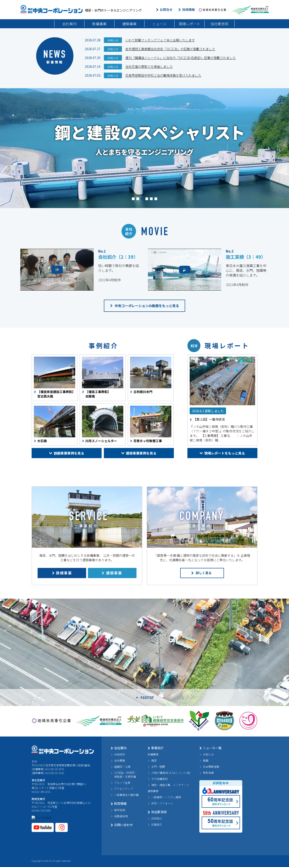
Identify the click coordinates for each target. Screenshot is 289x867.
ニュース (159, 23)
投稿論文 (156, 824)
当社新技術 (219, 23)
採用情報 (188, 9)
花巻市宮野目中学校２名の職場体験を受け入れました (163, 75)
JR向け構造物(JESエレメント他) (170, 773)
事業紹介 (157, 748)
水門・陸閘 (158, 766)
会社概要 (119, 760)
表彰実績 (208, 773)
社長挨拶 (119, 754)
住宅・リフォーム (162, 803)
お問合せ (166, 9)
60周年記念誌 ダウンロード (221, 801)
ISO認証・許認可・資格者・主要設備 (125, 774)
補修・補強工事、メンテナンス (170, 785)
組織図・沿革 (122, 766)
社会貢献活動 (211, 766)
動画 (205, 760)
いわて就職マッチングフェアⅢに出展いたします (160, 40)
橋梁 (154, 760)
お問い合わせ (123, 824)
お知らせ (208, 754)
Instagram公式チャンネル (61, 827)
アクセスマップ (123, 789)
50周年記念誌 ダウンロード (221, 823)
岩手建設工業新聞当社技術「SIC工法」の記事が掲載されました (170, 49)
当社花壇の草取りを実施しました (149, 66)
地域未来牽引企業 (212, 9)
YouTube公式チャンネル (43, 827)
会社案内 (69, 23)
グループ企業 (122, 782)
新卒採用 (119, 810)
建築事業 (129, 23)
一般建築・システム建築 (166, 797)
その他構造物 (159, 779)
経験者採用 (121, 816)
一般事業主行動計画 (126, 795)
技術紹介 (156, 818)
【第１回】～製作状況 (209, 419)
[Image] (222, 381)
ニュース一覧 (212, 748)
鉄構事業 (99, 23)
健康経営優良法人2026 (250, 10)
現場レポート (189, 23)
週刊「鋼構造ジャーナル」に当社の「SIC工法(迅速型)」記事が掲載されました (180, 57)
